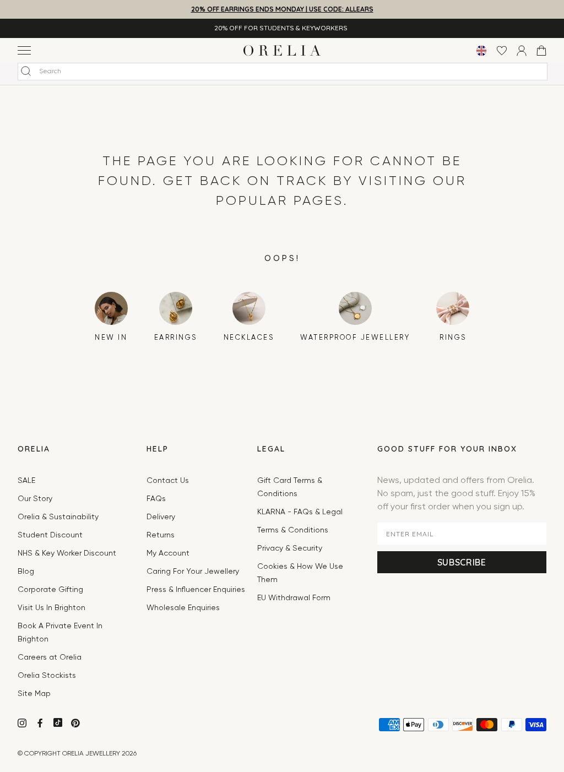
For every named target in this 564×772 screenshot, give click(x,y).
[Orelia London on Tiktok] (57, 722)
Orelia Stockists (47, 675)
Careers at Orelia (50, 657)
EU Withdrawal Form (293, 598)
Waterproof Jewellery (355, 337)
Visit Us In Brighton (51, 608)
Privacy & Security (289, 548)
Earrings (175, 337)
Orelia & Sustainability (58, 517)
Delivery (161, 517)
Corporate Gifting (50, 590)
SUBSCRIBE (461, 562)
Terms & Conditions (292, 530)
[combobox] (282, 71)
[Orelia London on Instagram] (23, 724)
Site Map (34, 694)
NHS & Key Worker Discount (67, 553)
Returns (161, 535)
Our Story (35, 499)
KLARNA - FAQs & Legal (300, 512)
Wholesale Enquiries (183, 608)
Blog (26, 571)
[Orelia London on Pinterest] (76, 724)
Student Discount (50, 535)
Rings (453, 337)
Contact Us (168, 481)
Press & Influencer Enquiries (196, 590)
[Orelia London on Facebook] (41, 724)
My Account (168, 553)
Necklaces (249, 337)
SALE (26, 481)
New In (111, 337)
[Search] (26, 71)
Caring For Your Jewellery (193, 571)
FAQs (156, 499)
